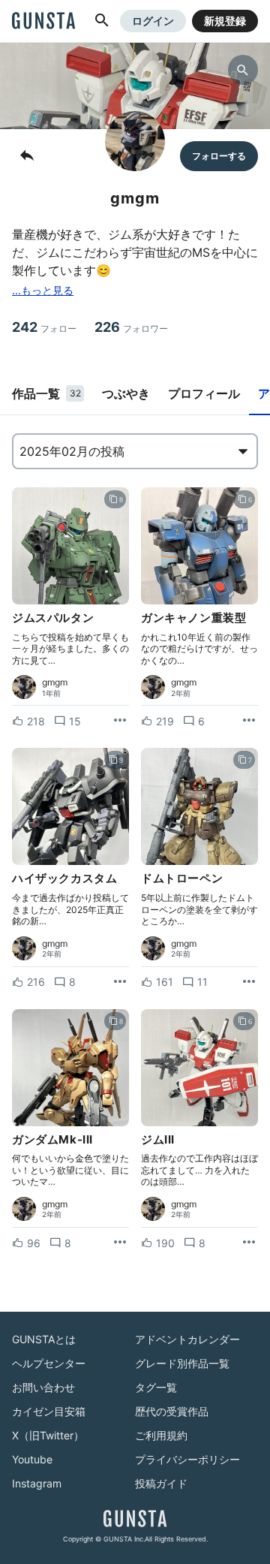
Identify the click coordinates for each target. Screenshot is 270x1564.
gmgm (55, 682)
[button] (102, 21)
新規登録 (225, 20)
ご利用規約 (161, 1435)
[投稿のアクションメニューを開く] (120, 721)
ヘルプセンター (49, 1363)
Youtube (32, 1459)
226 (131, 327)
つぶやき (126, 393)
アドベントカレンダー (187, 1339)
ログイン (153, 20)
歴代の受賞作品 (171, 1411)
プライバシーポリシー (187, 1459)
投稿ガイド (161, 1483)
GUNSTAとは (44, 1339)
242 (44, 327)
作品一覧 (46, 393)
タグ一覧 (156, 1387)
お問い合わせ (43, 1387)
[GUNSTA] (43, 22)
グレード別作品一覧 (182, 1363)
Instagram (37, 1483)
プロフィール (204, 393)
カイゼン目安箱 (49, 1411)
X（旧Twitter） (48, 1435)
